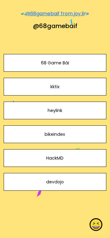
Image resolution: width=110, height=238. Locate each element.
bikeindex (55, 134)
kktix (55, 87)
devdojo (55, 182)
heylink (55, 110)
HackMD (55, 158)
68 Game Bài (55, 63)
